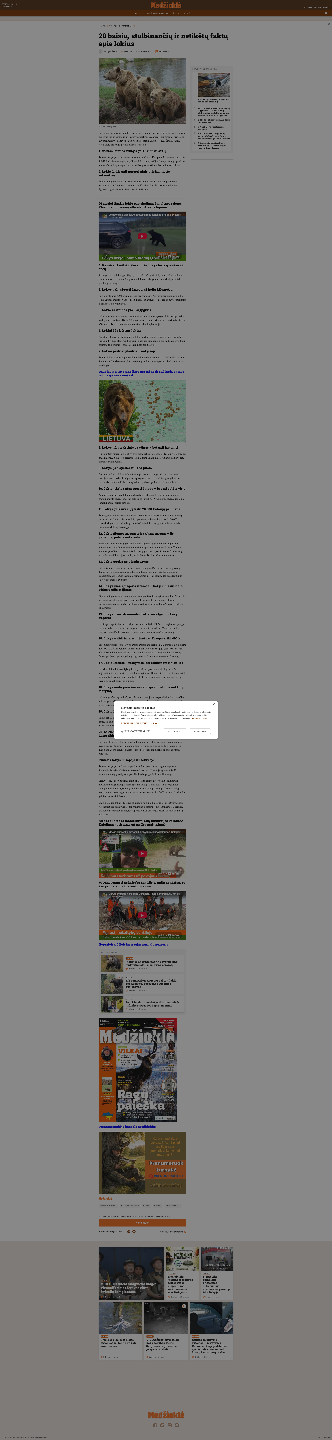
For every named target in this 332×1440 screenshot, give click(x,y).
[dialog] (166, 720)
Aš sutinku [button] (200, 731)
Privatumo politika (199, 718)
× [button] (214, 704)
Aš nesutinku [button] (175, 731)
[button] (166, 723)
